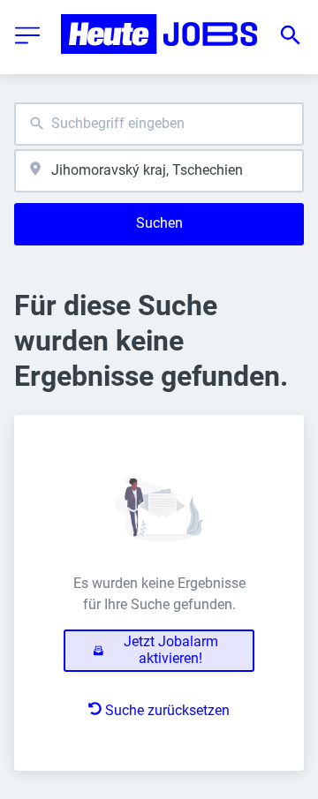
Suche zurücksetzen (167, 710)
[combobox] (159, 124)
